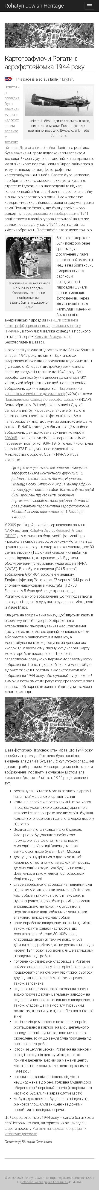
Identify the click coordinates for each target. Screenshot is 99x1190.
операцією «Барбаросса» (54, 213)
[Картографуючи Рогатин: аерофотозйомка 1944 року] (49, 38)
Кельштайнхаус (48, 337)
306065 (11, 438)
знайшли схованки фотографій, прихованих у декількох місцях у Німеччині (43, 325)
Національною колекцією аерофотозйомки (41, 399)
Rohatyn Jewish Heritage (34, 6)
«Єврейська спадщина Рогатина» (44, 1182)
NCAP (28, 307)
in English (66, 79)
